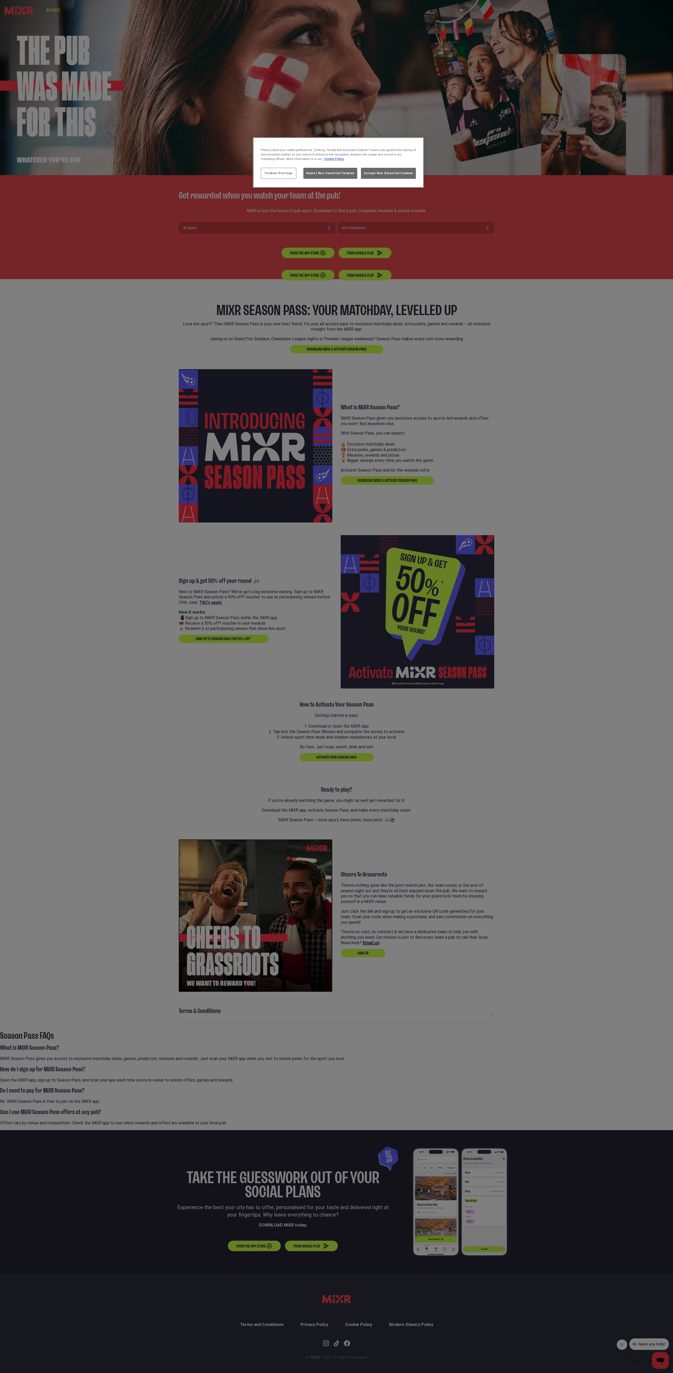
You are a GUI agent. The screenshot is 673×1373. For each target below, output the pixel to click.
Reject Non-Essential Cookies (330, 173)
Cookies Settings (278, 173)
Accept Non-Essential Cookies (388, 173)
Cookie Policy (334, 159)
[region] (338, 162)
